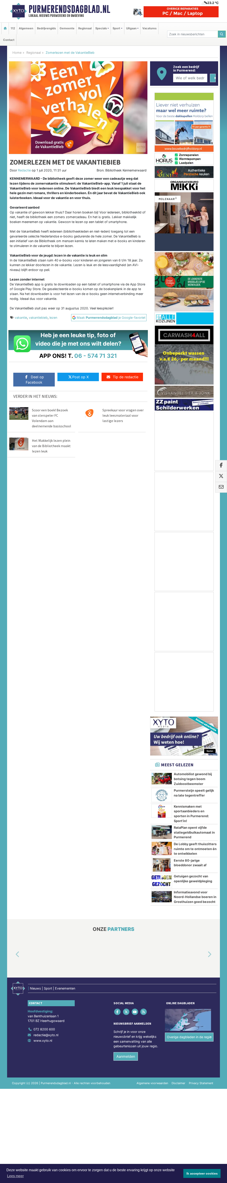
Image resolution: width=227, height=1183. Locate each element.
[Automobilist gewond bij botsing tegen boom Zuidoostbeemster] (161, 778)
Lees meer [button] (15, 1176)
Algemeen (26, 28)
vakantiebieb (38, 317)
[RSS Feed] (144, 1012)
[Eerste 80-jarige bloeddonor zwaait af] (161, 865)
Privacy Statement (201, 1083)
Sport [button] (116, 28)
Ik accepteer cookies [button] (202, 1173)
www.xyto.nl (42, 1041)
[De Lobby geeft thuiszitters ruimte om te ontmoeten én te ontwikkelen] (161, 848)
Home (17, 52)
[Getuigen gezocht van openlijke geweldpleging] (161, 881)
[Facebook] (118, 1012)
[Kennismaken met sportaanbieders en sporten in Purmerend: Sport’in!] (161, 811)
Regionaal (85, 28)
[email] (221, 487)
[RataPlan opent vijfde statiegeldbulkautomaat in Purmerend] (161, 832)
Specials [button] (101, 28)
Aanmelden (125, 1056)
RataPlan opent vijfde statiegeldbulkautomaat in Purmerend (194, 832)
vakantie (21, 317)
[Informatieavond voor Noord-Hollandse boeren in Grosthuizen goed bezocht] (161, 897)
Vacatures (149, 28)
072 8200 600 (44, 1029)
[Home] (5, 28)
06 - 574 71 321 (95, 355)
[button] (12, 954)
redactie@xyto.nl (45, 1035)
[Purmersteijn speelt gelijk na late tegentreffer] (161, 795)
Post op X (80, 377)
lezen (53, 317)
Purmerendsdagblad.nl (69, 9)
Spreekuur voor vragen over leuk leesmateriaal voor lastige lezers (123, 415)
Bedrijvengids (46, 28)
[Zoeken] (222, 34)
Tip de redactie (125, 377)
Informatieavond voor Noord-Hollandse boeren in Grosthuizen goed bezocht (195, 897)
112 (13, 28)
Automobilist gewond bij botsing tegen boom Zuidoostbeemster (193, 778)
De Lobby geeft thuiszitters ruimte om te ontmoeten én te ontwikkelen (195, 848)
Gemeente (67, 28)
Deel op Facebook (35, 379)
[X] (126, 1012)
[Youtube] (135, 1012)
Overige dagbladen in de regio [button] (189, 1037)
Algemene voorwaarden (152, 1083)
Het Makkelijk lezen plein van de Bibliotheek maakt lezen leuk (51, 445)
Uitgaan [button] (131, 28)
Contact (8, 40)
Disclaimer (178, 1083)
